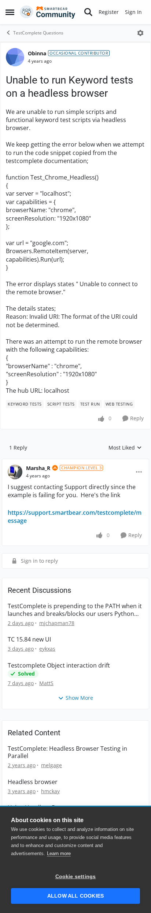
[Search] (88, 12)
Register (109, 11)
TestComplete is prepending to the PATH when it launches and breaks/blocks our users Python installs (75, 610)
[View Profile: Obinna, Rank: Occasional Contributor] (15, 57)
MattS (46, 683)
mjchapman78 (56, 623)
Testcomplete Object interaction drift (59, 665)
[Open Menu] (140, 33)
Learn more (59, 853)
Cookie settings (75, 876)
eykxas (47, 648)
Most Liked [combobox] (125, 447)
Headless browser (33, 782)
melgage (51, 765)
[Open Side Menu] (10, 12)
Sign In (133, 11)
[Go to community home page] (48, 12)
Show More (79, 697)
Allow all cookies (75, 896)
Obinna (37, 53)
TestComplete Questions (38, 33)
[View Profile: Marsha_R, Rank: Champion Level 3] (15, 472)
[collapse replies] (75, 462)
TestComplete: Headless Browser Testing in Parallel (67, 752)
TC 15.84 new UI (29, 639)
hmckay (50, 791)
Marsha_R (38, 468)
